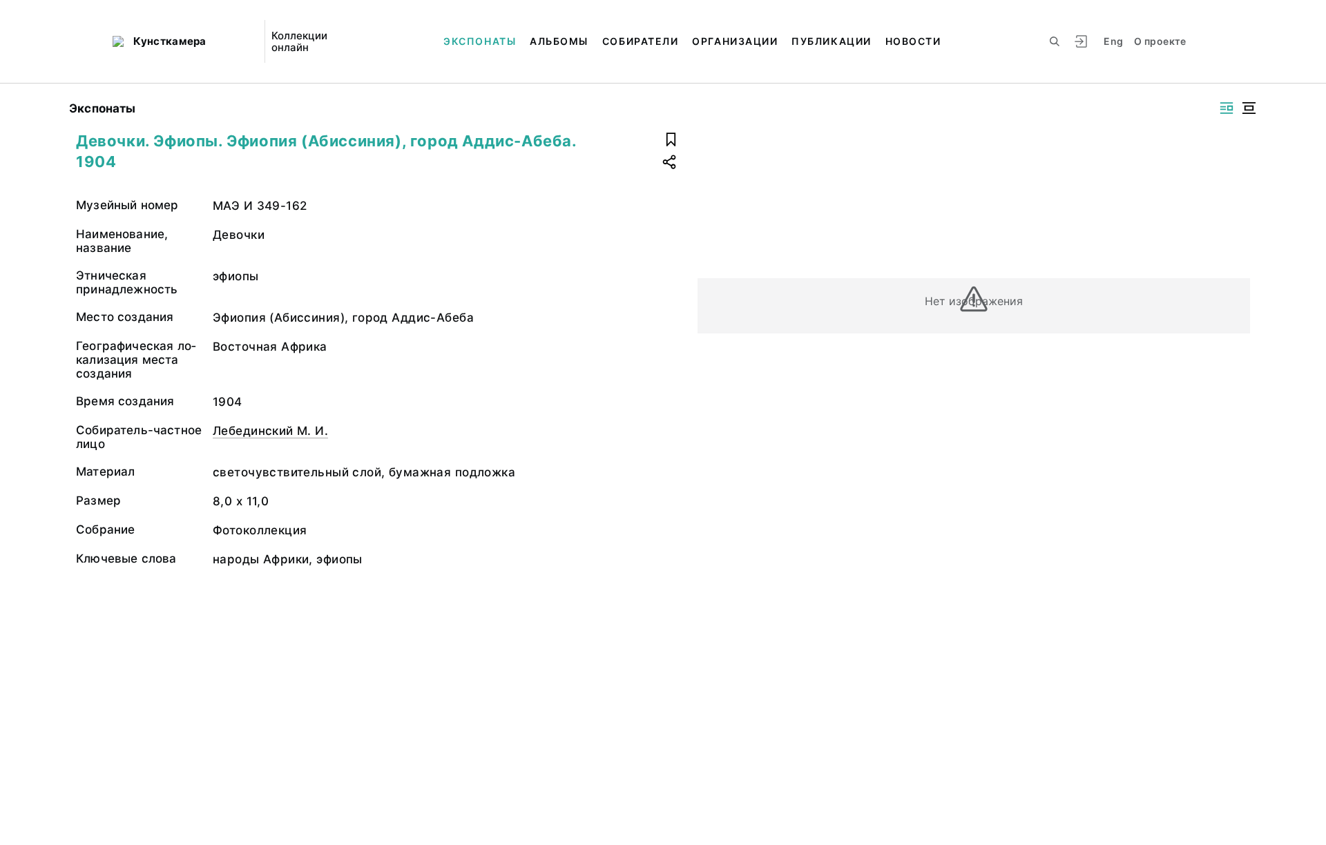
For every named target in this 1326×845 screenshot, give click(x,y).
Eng (1113, 41)
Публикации (831, 41)
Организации (735, 41)
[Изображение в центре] (1249, 108)
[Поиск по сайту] (1055, 41)
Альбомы (559, 41)
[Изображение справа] (1227, 108)
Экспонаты (479, 41)
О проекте (1160, 41)
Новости (913, 41)
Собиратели (640, 41)
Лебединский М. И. (270, 431)
